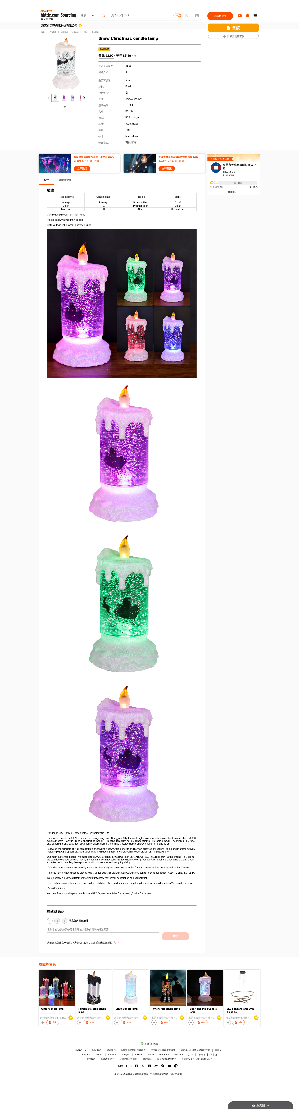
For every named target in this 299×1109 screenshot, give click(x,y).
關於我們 (96, 1050)
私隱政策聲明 (107, 1059)
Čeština (86, 1054)
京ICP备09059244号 (166, 1059)
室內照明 (95, 32)
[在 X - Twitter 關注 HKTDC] (143, 1065)
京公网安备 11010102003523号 (197, 1059)
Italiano (139, 1054)
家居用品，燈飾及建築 (70, 32)
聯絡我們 (111, 1050)
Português (164, 1054)
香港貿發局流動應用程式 (133, 1050)
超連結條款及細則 (128, 1059)
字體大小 (219, 1050)
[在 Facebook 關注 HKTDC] (136, 1065)
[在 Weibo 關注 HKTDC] (156, 1065)
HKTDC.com (81, 1050)
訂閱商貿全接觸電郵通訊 (163, 1050)
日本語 (213, 1054)
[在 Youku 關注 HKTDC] (176, 1065)
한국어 (201, 1054)
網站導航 (147, 1059)
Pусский (178, 1054)
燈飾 (85, 32)
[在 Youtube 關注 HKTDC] (169, 1065)
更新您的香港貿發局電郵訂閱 (195, 1050)
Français (126, 1054)
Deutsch (99, 1054)
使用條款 (91, 1059)
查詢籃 (260, 1105)
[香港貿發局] (149, 1044)
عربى (190, 1054)
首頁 (43, 32)
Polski (151, 1054)
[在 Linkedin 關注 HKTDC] (149, 1065)
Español (112, 1054)
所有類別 (52, 32)
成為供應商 (220, 16)
